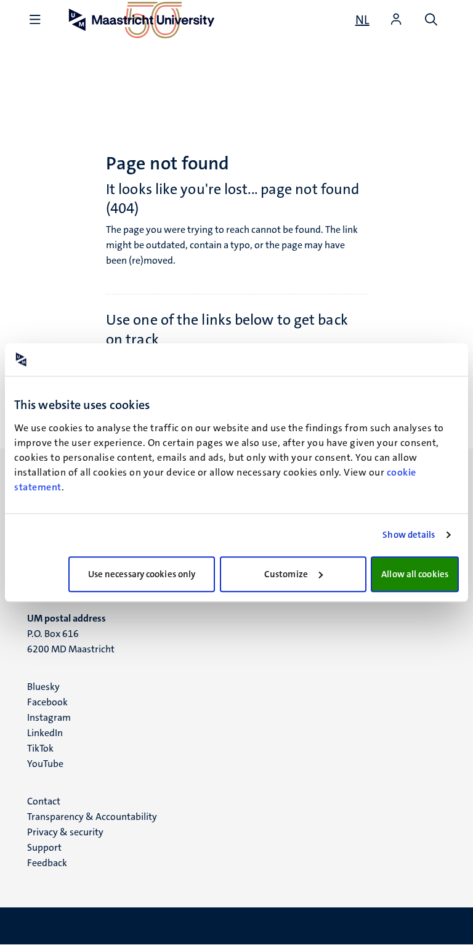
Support (44, 847)
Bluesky (43, 686)
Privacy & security (65, 831)
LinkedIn (45, 732)
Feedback (47, 862)
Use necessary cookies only (142, 574)
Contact (43, 801)
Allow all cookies (414, 574)
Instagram (49, 717)
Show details (408, 535)
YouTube (45, 763)
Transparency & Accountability (92, 816)
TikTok (40, 748)
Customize (286, 574)
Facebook (47, 702)
